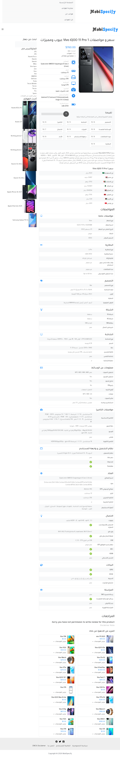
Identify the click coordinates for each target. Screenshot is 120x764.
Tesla (35, 81)
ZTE (35, 52)
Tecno (34, 86)
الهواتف (69, 53)
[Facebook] (63, 742)
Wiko (35, 64)
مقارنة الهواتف (67, 8)
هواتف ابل (69, 14)
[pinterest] (56, 742)
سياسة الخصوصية (80, 746)
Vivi (35, 74)
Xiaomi (34, 59)
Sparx (35, 93)
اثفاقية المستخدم (63, 746)
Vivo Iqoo (33, 66)
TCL (35, 91)
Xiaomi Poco (32, 57)
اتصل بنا (51, 746)
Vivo (35, 71)
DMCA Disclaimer (39, 746)
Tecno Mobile (32, 84)
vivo (91, 631)
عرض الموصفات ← (98, 641)
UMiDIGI (34, 76)
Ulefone (34, 79)
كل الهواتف (68, 20)
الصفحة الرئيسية (66, 3)
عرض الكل (25, 49)
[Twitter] (60, 742)
